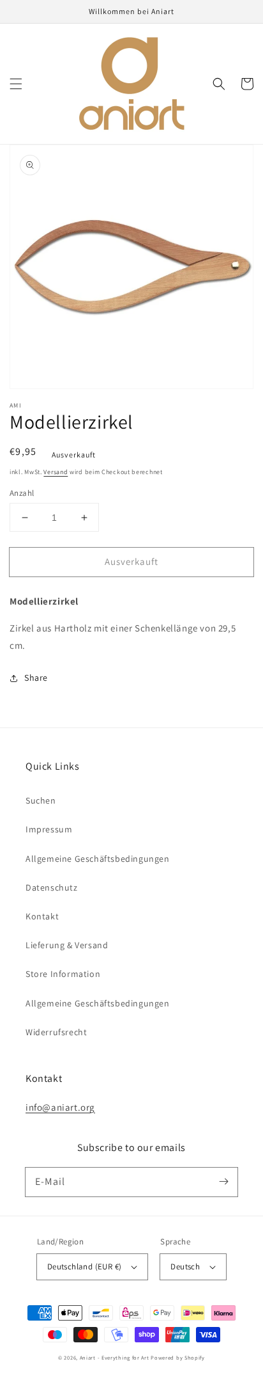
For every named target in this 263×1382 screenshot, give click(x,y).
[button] (16, 84)
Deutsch (185, 1266)
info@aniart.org (60, 1107)
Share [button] (36, 677)
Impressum (49, 829)
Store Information (63, 974)
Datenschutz (52, 887)
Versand (55, 472)
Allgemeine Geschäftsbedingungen (98, 858)
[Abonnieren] (223, 1182)
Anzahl (22, 493)
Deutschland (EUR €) (84, 1266)
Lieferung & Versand (67, 945)
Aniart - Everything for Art (114, 1357)
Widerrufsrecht (56, 1032)
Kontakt (42, 916)
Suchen (41, 800)
